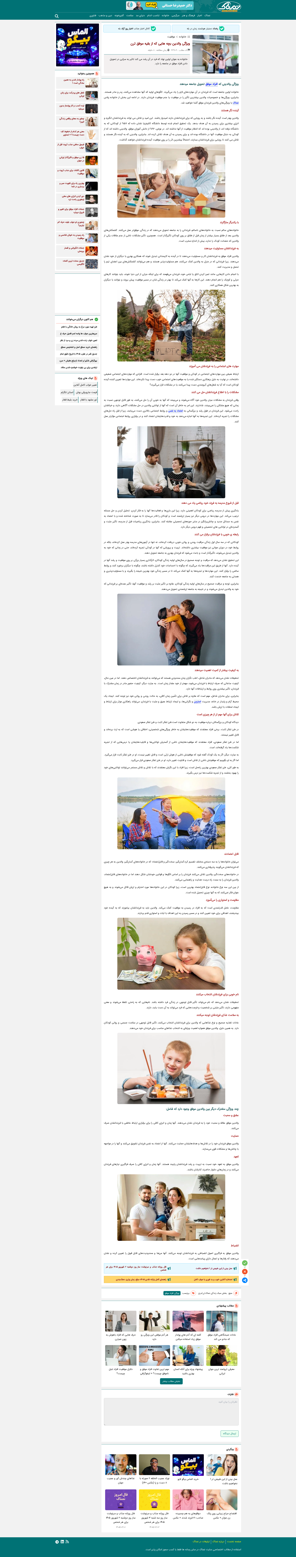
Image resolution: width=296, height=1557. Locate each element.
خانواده (165, 15)
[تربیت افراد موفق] (171, 954)
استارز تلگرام (67, 392)
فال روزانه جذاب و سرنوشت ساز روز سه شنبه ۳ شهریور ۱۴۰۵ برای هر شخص (154, 1518)
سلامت (129, 15)
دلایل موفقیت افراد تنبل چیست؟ (121, 1371)
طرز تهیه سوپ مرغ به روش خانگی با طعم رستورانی (79, 326)
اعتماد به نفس (175, 411)
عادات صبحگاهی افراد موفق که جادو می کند (222, 1337)
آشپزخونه (119, 15)
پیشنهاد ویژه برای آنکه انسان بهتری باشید (188, 1371)
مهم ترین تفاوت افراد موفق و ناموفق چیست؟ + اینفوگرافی (154, 1371)
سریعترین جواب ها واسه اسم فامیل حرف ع (78, 333)
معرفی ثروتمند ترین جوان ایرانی (221, 1371)
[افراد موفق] (171, 325)
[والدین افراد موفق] (171, 813)
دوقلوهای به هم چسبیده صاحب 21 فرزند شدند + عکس (188, 1516)
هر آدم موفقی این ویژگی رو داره (154, 1337)
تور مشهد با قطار (88, 400)
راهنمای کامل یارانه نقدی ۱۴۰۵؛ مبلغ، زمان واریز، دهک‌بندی (141, 1279)
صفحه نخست (234, 1541)
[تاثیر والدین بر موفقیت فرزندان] (171, 1068)
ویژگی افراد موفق (172, 1293)
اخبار (199, 15)
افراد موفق (212, 84)
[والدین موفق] (171, 181)
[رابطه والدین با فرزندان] (171, 629)
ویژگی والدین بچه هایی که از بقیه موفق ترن (160, 43)
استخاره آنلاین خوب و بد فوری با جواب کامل (213, 1279)
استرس (197, 701)
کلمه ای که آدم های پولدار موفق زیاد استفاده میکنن (188, 1337)
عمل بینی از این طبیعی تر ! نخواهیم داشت (214, 1268)
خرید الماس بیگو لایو (188, 1479)
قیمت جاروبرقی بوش (86, 392)
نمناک (207, 15)
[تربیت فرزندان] (171, 462)
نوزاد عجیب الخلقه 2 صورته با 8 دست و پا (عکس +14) (154, 1480)
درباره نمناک (218, 1541)
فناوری (93, 15)
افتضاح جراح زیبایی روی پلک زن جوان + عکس (222, 1516)
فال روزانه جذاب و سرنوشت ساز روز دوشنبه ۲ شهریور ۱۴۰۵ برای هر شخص (136, 1268)
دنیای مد (140, 15)
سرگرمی (175, 15)
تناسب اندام (153, 15)
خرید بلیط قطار (70, 400)
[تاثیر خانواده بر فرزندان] (171, 1207)
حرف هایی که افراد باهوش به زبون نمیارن (121, 1337)
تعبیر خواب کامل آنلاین (85, 385)
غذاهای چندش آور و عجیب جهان (121, 1480)
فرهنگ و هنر (188, 15)
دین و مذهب (105, 15)
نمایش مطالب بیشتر (171, 1381)
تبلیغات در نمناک (201, 1541)
